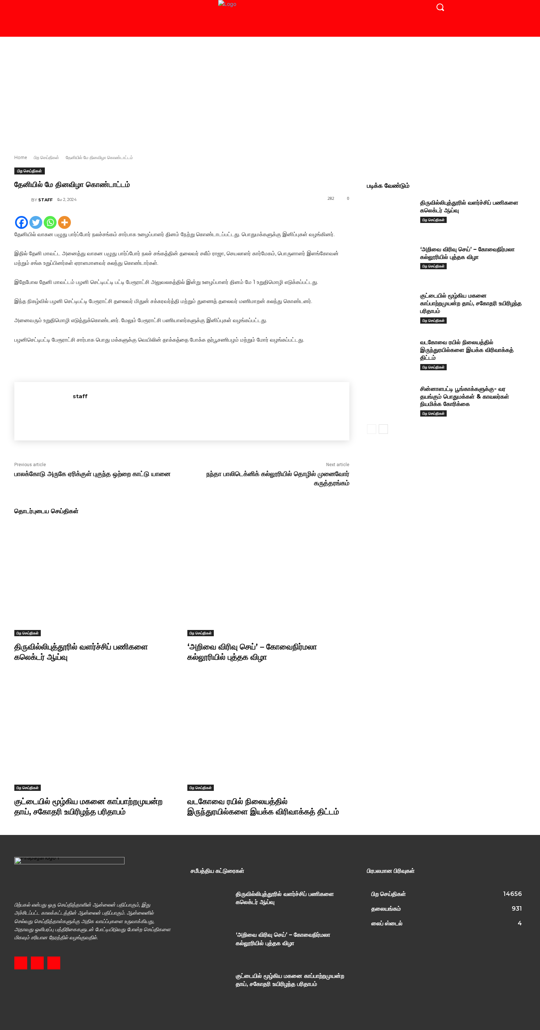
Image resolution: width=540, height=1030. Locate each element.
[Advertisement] (270, 91)
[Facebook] (21, 222)
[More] (64, 222)
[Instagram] (37, 963)
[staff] (22, 199)
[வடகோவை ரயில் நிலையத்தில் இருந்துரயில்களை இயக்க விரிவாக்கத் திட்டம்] (268, 734)
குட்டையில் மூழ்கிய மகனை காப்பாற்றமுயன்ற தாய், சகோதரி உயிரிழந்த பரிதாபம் (88, 806)
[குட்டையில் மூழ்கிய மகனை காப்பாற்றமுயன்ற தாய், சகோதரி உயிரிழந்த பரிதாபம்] (95, 734)
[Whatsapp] (50, 222)
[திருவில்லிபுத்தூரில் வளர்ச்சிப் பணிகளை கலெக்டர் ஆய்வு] (95, 579)
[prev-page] (371, 429)
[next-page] (383, 429)
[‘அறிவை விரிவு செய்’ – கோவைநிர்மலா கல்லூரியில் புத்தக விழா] (268, 579)
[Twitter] (35, 222)
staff (45, 199)
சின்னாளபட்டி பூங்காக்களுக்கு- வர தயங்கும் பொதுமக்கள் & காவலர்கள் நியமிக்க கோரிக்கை (464, 396)
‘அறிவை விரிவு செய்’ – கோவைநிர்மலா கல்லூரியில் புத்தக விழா (252, 652)
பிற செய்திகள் (46, 157)
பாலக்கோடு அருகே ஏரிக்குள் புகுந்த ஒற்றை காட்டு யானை (92, 474)
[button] (440, 7)
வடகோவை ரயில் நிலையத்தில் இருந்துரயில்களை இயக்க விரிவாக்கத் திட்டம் (263, 806)
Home (20, 157)
